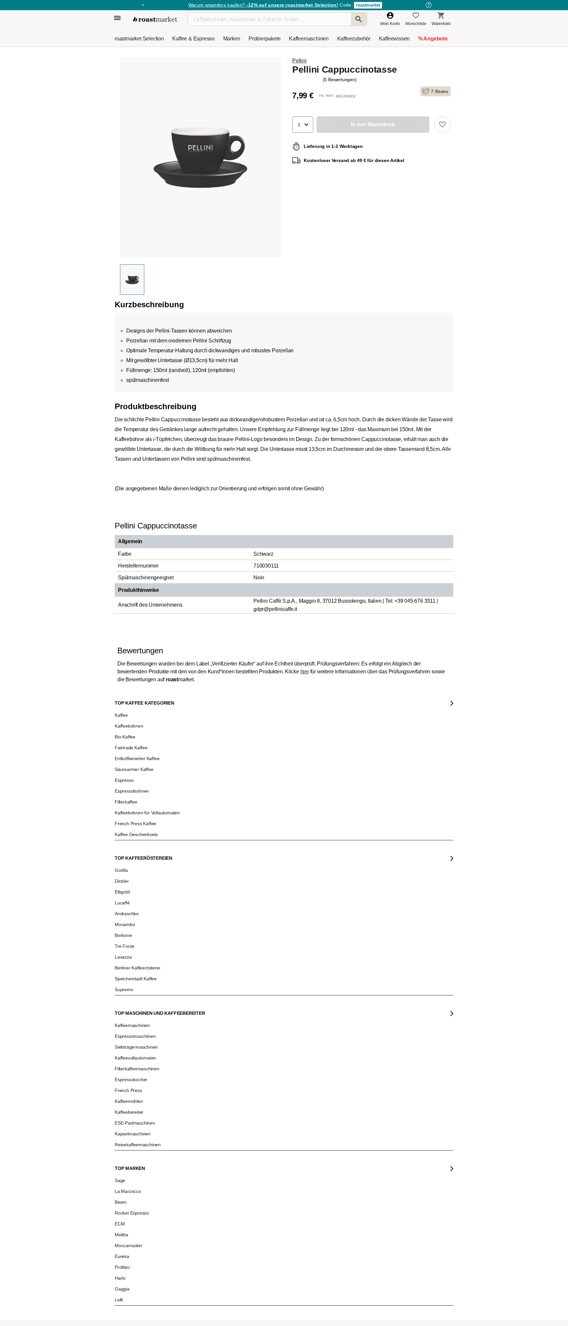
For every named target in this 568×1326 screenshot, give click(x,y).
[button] (302, 124)
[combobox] (184, 1223)
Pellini (299, 60)
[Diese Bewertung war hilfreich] (394, 1308)
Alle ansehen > (426, 517)
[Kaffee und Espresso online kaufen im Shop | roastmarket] (155, 19)
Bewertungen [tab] (174, 1140)
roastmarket (368, 5)
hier (304, 1114)
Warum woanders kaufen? (263, 5)
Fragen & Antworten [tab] (207, 1141)
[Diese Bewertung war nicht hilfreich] (406, 1308)
